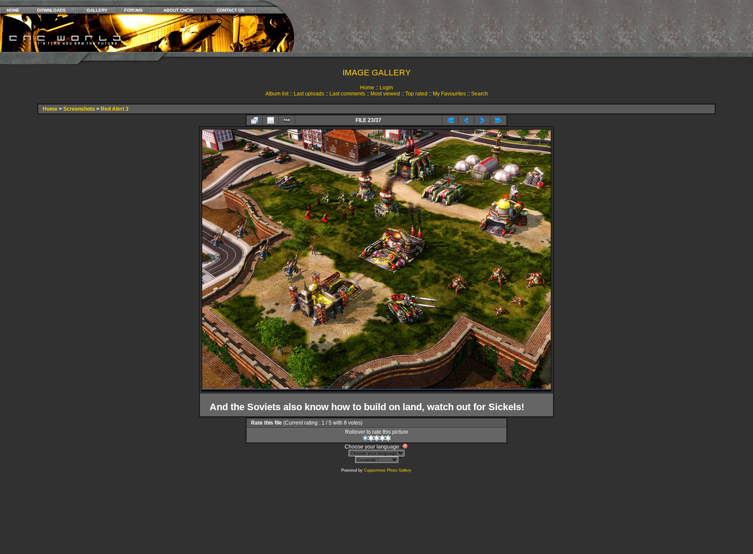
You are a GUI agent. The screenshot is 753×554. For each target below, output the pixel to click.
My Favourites (449, 94)
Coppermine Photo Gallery (387, 470)
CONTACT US (230, 10)
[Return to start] (450, 120)
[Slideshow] (287, 120)
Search (479, 94)
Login (386, 88)
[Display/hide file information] (270, 120)
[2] (371, 438)
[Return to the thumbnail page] (254, 120)
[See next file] (482, 120)
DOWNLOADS (51, 10)
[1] (365, 438)
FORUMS (133, 10)
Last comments (347, 94)
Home (367, 88)
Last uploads (309, 94)
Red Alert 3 (115, 109)
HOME (13, 10)
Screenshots (79, 109)
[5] (388, 438)
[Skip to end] (498, 120)
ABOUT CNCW (178, 10)
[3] (377, 438)
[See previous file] (466, 120)
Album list (276, 94)
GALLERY (97, 10)
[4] (382, 438)
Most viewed (385, 94)
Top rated (416, 94)
